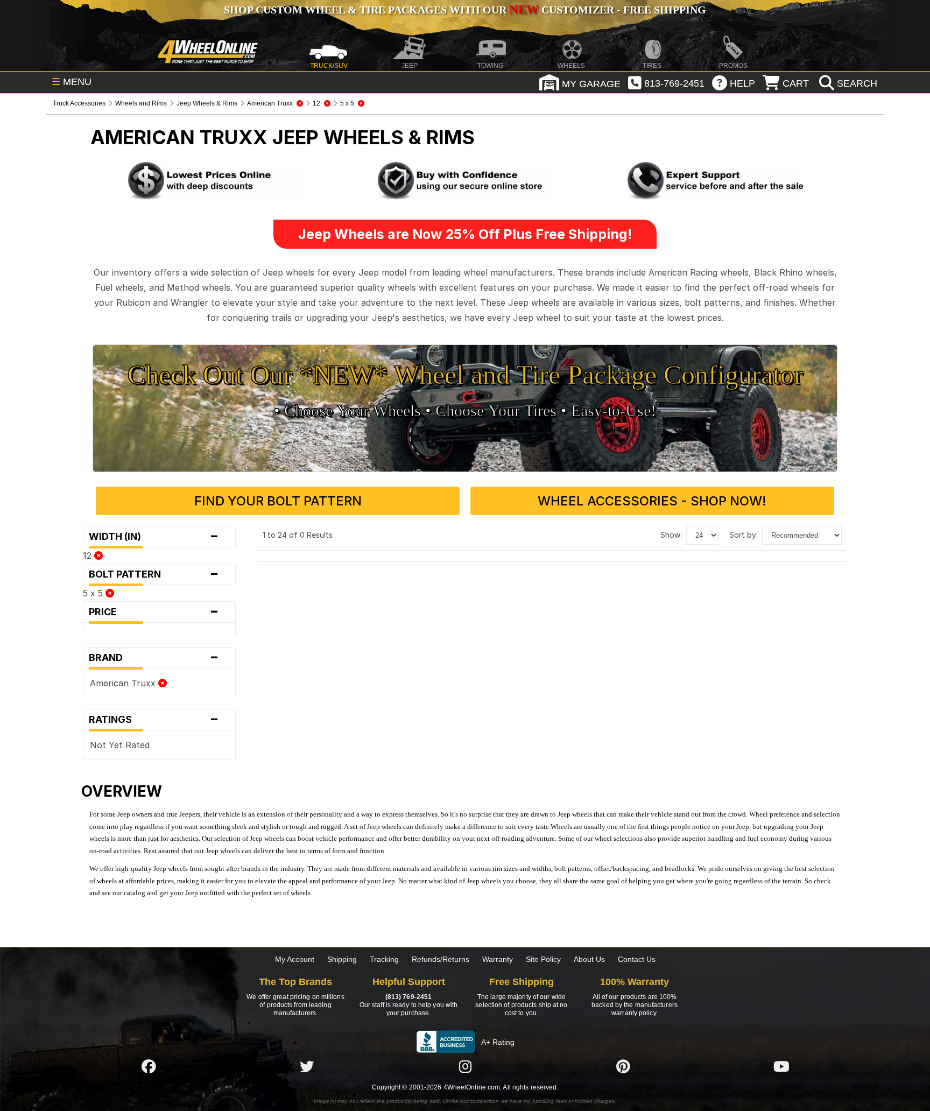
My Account (294, 959)
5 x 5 (94, 593)
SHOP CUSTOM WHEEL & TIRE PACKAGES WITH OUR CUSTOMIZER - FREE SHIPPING (465, 10)
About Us (589, 959)
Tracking (384, 959)
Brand (154, 658)
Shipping (342, 959)
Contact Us (637, 959)
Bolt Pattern (154, 574)
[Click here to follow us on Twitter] (307, 1066)
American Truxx (124, 683)
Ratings (154, 719)
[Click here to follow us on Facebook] (148, 1066)
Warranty (497, 959)
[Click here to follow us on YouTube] (781, 1066)
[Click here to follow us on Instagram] (465, 1066)
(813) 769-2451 (408, 997)
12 (88, 555)
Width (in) (154, 536)
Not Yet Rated (120, 745)
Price (154, 612)
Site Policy (543, 959)
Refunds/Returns (440, 959)
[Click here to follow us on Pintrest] (623, 1066)
